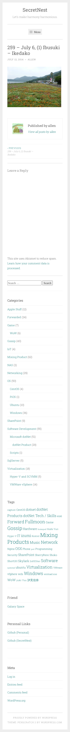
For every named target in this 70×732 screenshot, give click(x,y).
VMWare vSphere (21, 484)
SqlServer (13, 460)
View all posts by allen (42, 132)
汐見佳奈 (33, 580)
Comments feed (17, 692)
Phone (26, 549)
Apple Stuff (14, 309)
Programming (43, 549)
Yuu (24, 580)
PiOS (13, 397)
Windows (16, 413)
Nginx (11, 549)
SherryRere (42, 555)
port (33, 549)
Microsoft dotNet (20, 436)
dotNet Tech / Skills (39, 515)
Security (12, 555)
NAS (10, 365)
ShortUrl (12, 561)
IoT (9, 349)
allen (32, 59)
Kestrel (35, 536)
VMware (57, 567)
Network (49, 542)
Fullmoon (35, 522)
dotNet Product (21, 444)
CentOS (14, 389)
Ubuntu (14, 405)
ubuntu (21, 567)
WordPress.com (51, 722)
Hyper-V (12, 536)
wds (20, 574)
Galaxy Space (15, 606)
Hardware (30, 529)
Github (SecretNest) (19, 640)
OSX (18, 548)
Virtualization (16, 468)
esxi (59, 516)
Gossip (11, 341)
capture (11, 509)
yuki (18, 580)
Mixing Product (17, 357)
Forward (15, 521)
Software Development (21, 429)
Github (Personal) (18, 632)
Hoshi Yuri (52, 529)
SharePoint (14, 420)
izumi (26, 535)
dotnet (31, 509)
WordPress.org (16, 700)
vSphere (12, 574)
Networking (14, 373)
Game (11, 325)
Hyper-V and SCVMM (23, 476)
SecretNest (35, 10)
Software (49, 560)
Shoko (53, 555)
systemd (11, 568)
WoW (13, 333)
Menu (37, 32)
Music (35, 542)
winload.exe (50, 574)
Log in (11, 676)
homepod (42, 529)
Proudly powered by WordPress (35, 717)
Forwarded (14, 317)
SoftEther (35, 561)
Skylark (23, 561)
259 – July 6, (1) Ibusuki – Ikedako (20, 151)
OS (9, 381)
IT (18, 536)
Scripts (14, 452)
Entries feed (14, 684)
